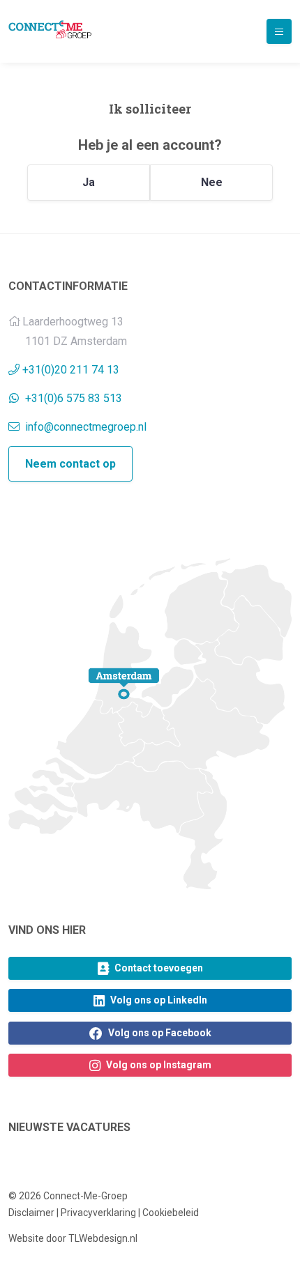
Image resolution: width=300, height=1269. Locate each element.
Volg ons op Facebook (158, 1032)
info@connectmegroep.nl (84, 426)
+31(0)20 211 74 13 (70, 369)
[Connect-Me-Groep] (49, 29)
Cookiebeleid (170, 1212)
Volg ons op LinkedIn (157, 1000)
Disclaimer (31, 1212)
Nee (212, 182)
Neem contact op (70, 463)
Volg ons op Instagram (157, 1064)
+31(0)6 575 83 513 (73, 398)
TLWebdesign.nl (102, 1238)
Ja (88, 182)
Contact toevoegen (157, 968)
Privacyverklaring (98, 1212)
